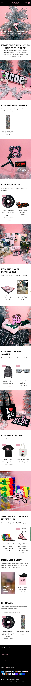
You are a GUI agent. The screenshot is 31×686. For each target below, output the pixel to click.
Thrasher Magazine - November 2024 (23, 297)
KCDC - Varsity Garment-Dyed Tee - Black (8, 461)
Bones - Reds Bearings (23, 211)
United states (12, 667)
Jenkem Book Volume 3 (8, 297)
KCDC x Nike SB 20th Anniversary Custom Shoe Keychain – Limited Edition (8, 545)
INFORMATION (5, 654)
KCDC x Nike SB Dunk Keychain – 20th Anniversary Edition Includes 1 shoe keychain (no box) (23, 547)
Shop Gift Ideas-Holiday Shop (11, 612)
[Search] (26, 3)
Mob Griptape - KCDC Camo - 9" (8, 132)
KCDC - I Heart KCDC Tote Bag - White (23, 460)
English (2, 667)
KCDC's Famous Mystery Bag (22, 588)
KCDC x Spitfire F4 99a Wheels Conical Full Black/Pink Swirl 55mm (8, 213)
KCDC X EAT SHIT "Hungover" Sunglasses (23, 381)
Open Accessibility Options (11, 679)
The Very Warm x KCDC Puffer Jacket (8, 381)
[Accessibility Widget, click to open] (3, 683)
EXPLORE (3, 660)
